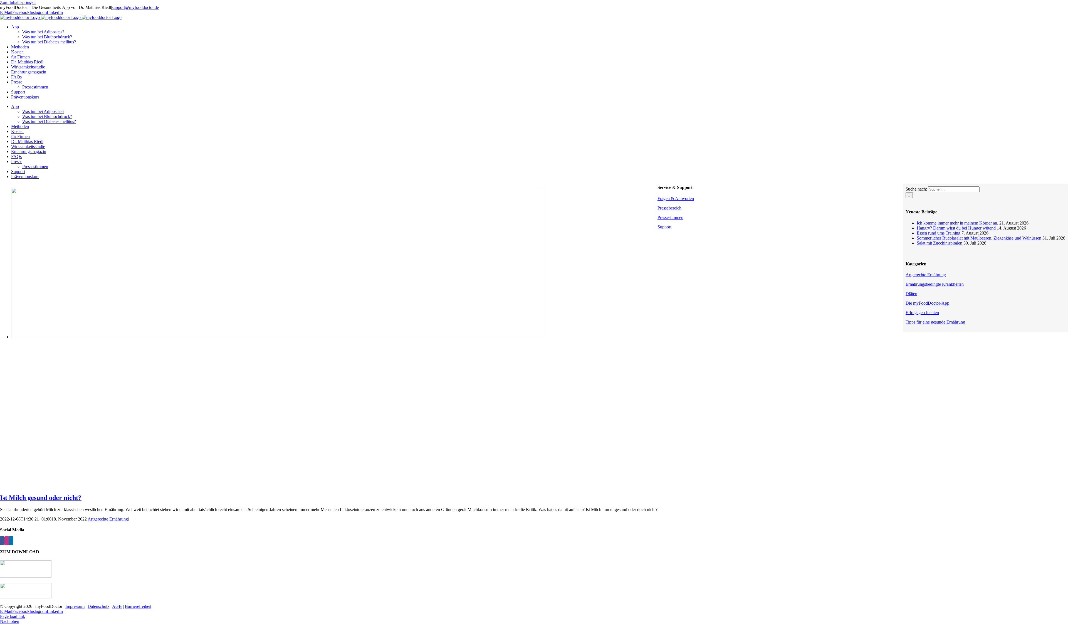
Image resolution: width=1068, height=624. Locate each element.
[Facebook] (2, 540)
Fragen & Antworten (675, 198)
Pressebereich (669, 208)
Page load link (12, 616)
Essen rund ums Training (938, 233)
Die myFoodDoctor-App (927, 303)
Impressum (75, 606)
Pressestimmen (670, 217)
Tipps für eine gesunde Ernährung (935, 322)
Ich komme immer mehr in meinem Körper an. (957, 223)
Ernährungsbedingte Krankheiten (935, 284)
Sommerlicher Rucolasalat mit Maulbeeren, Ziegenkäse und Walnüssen (979, 238)
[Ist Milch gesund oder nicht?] (278, 336)
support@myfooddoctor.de (135, 7)
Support (664, 227)
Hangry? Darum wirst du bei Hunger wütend (956, 228)
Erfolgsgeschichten (922, 312)
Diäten (911, 293)
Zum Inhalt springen (18, 2)
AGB (117, 606)
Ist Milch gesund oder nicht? (40, 497)
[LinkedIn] (11, 540)
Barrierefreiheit (138, 606)
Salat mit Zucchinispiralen (939, 243)
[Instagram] (6, 540)
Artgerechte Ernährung (108, 519)
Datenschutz (98, 606)
